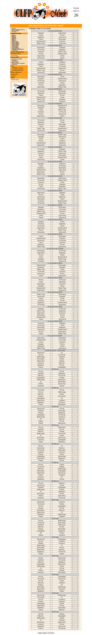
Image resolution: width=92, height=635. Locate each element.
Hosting (39, 633)
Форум (13, 77)
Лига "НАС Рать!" (17, 72)
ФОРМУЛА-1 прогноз (17, 68)
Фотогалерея (14, 74)
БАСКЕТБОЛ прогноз (17, 70)
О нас (12, 66)
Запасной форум (15, 79)
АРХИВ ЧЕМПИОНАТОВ (17, 52)
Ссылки (13, 76)
